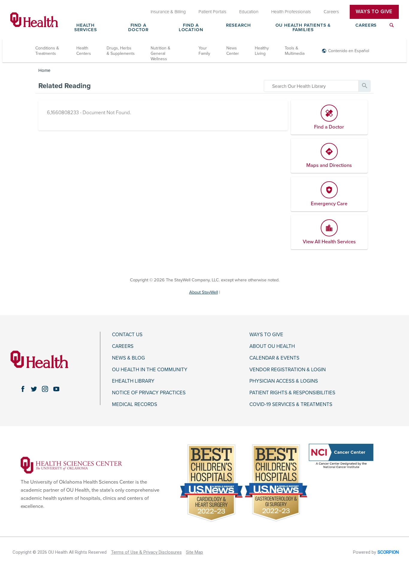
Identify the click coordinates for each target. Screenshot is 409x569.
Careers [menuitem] (331, 11)
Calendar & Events (274, 358)
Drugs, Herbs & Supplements (121, 51)
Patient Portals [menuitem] (212, 11)
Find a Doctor (138, 27)
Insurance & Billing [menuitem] (168, 11)
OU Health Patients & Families (303, 27)
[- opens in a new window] (71, 465)
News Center (232, 51)
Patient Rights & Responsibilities (292, 393)
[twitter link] (34, 388)
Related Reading (64, 85)
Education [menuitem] (248, 11)
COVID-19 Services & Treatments (290, 404)
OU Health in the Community (149, 370)
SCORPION (388, 552)
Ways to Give (266, 335)
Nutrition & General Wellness (160, 53)
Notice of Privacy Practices (149, 393)
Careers (366, 25)
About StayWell (203, 292)
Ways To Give (374, 12)
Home (44, 70)
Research (238, 25)
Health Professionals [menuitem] (291, 11)
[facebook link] (22, 388)
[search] (311, 86)
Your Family (204, 51)
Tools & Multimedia (295, 51)
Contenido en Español (348, 50)
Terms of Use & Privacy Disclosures (146, 552)
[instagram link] (45, 388)
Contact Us (127, 335)
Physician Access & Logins (283, 381)
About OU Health (272, 346)
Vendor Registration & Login (287, 370)
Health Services (85, 27)
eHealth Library (133, 381)
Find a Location (191, 27)
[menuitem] (391, 28)
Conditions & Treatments (47, 51)
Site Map (194, 552)
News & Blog (128, 358)
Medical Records (134, 404)
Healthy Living (262, 51)
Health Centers (83, 51)
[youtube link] (56, 388)
